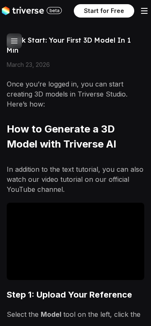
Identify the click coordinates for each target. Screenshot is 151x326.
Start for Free (104, 10)
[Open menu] (144, 11)
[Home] (23, 11)
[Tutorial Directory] (14, 40)
